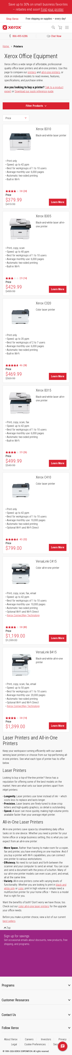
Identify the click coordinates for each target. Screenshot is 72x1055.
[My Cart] (60, 27)
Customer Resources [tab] (15, 1000)
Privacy (62, 1039)
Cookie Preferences (35, 1044)
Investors (46, 1039)
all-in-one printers (50, 72)
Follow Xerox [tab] (10, 1028)
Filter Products (34, 105)
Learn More (57, 202)
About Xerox (10, 1039)
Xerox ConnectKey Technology (23, 615)
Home (6, 46)
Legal (14, 1044)
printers (32, 72)
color (20, 888)
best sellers (9, 921)
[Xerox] (25, 27)
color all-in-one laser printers (33, 906)
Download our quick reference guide (34, 91)
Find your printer (52, 9)
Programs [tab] (8, 985)
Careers (29, 1039)
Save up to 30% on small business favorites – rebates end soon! (38, 6)
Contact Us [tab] (9, 1015)
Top (9, 927)
